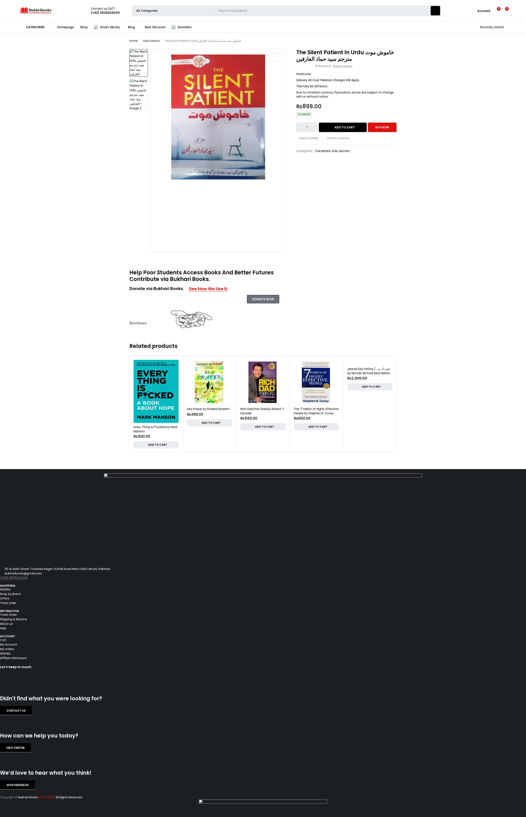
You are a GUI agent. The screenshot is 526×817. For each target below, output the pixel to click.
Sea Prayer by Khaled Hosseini (155, 409)
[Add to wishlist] (307, 138)
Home (133, 41)
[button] (278, 57)
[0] (503, 10)
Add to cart (345, 127)
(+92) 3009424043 (14, 578)
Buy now (382, 127)
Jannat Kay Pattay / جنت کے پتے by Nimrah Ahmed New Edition (315, 371)
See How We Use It (208, 289)
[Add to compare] (336, 138)
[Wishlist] (496, 10)
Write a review (342, 66)
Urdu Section (151, 41)
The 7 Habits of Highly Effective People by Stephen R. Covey (262, 411)
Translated (322, 151)
